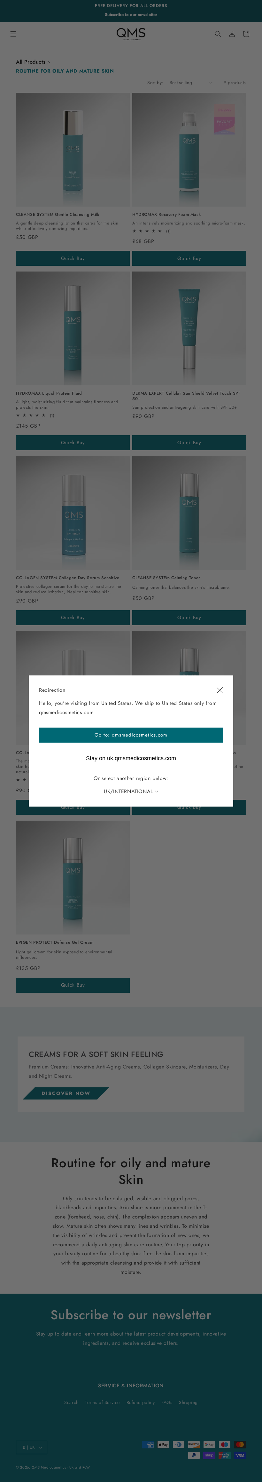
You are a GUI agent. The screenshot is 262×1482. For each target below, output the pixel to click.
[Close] (220, 690)
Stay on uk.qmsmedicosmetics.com (131, 758)
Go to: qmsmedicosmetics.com (131, 734)
